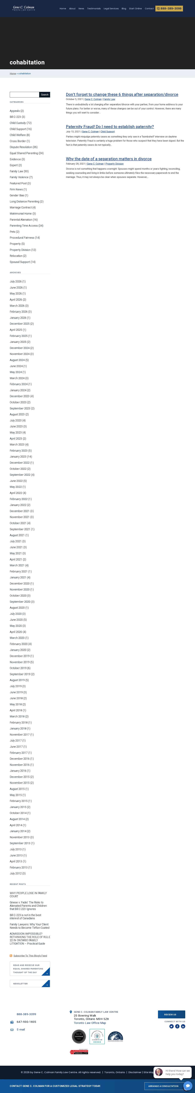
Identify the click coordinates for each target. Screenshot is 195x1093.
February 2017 (19, 753)
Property (15, 244)
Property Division (114, 164)
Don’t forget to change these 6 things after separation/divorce (122, 94)
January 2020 (18, 650)
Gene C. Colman (93, 99)
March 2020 (17, 638)
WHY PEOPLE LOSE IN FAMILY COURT (28, 895)
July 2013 (16, 849)
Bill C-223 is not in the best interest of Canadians (25, 917)
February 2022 (19, 499)
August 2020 (17, 608)
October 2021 (18, 523)
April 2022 (16, 493)
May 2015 (16, 795)
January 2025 (18, 342)
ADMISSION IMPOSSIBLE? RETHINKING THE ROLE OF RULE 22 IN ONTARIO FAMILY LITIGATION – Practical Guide (30, 938)
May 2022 (16, 487)
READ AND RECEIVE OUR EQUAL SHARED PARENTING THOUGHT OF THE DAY (28, 969)
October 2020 (18, 595)
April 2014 (16, 825)
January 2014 (18, 831)
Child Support (108, 131)
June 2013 (16, 855)
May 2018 (16, 704)
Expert (14, 165)
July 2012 (16, 873)
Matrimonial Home (21, 213)
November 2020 (20, 589)
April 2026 (16, 299)
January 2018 (18, 728)
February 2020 (19, 644)
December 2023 (20, 396)
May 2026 (16, 293)
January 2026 (18, 318)
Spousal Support (20, 262)
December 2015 (20, 777)
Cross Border (18, 141)
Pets (12, 232)
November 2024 (20, 354)
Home (13, 73)
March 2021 (17, 565)
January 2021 (18, 577)
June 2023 (16, 426)
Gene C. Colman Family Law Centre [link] (55, 1072)
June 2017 (16, 747)
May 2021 (16, 553)
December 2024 (20, 348)
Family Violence (19, 177)
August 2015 (17, 789)
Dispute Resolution (21, 147)
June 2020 (16, 620)
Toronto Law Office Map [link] (90, 1023)
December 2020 (20, 583)
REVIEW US (170, 1014)
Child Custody (18, 123)
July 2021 (16, 541)
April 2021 (16, 559)
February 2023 (19, 451)
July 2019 (16, 686)
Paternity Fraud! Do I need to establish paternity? (110, 127)
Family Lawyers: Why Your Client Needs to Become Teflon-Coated (29, 926)
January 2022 (18, 505)
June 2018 (16, 698)
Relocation (16, 256)
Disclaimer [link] (134, 1072)
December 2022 (20, 463)
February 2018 (19, 722)
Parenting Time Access (24, 225)
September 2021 (20, 529)
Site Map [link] (149, 1072)
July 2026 (16, 281)
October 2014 (18, 813)
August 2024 (17, 360)
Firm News (16, 189)
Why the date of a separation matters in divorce (109, 159)
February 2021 (19, 571)
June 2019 (16, 692)
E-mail (21, 1029)
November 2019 (20, 662)
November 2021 (20, 517)
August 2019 (17, 680)
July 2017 (16, 740)
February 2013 (19, 867)
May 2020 (16, 626)
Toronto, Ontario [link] (114, 1072)
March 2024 (17, 378)
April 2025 (16, 330)
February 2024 (19, 384)
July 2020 (16, 614)
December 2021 (20, 511)
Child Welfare (18, 135)
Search (44, 95)
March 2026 (17, 306)
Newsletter (20, 983)
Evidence (15, 159)
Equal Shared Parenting (24, 153)
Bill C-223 (15, 117)
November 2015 (20, 783)
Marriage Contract (21, 207)
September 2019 (20, 674)
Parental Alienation (21, 220)
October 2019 (18, 668)
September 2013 (20, 843)
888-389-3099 (26, 1014)
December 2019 (20, 656)
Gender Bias (17, 195)
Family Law (109, 99)
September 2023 (20, 408)
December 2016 (20, 759)
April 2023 (16, 438)
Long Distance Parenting (24, 201)
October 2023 (18, 402)
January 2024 (18, 390)
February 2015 (19, 801)
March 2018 (17, 716)
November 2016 (20, 765)
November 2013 (20, 837)
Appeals (15, 111)
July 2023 (16, 420)
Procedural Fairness (22, 238)
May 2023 (16, 432)
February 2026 (19, 312)
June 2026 (16, 287)
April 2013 (16, 861)
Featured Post (18, 183)
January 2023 (18, 456)
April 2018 (16, 710)
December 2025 (20, 324)
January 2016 (18, 771)
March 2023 (17, 444)
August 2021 (17, 535)
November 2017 (20, 734)
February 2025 (19, 336)
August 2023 (17, 414)
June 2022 (16, 481)
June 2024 (16, 366)
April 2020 (16, 632)
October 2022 (18, 469)
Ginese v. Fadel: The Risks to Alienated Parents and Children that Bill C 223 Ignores (28, 906)
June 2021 (16, 547)
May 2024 (16, 372)
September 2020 (20, 602)
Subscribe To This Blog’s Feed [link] (30, 956)
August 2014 (17, 819)
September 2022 (20, 475)
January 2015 (18, 807)
